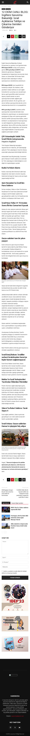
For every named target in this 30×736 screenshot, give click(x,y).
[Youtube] (19, 727)
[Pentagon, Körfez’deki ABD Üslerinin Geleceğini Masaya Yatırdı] (6, 518)
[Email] (20, 36)
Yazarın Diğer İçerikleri (17, 503)
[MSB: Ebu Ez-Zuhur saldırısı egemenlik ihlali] (6, 509)
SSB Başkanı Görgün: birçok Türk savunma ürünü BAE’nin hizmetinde (7, 492)
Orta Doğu (8, 9)
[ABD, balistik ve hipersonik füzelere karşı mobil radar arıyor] (6, 526)
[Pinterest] (12, 36)
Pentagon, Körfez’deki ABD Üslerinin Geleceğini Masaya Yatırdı (19, 517)
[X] (8, 36)
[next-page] (5, 532)
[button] (3, 2)
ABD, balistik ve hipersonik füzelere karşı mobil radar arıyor (19, 526)
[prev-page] (3, 532)
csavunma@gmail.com (17, 716)
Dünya (9, 6)
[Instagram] (10, 727)
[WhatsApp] (16, 36)
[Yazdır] (24, 36)
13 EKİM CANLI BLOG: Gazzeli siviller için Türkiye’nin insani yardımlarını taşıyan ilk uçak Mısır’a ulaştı (22, 493)
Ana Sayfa (4, 6)
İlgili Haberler (6, 503)
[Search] (27, 2)
